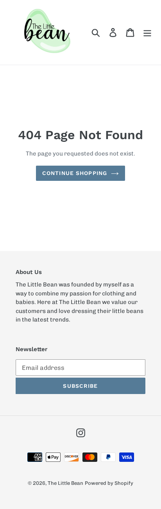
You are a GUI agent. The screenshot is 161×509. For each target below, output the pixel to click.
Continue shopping (74, 173)
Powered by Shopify (109, 483)
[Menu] (147, 32)
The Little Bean (65, 483)
